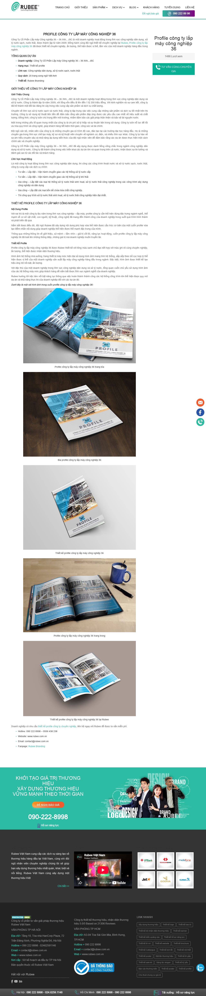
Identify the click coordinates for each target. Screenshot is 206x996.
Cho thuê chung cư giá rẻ (150, 975)
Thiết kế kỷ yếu (181, 962)
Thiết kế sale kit (145, 962)
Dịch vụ (117, 7)
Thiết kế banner (180, 931)
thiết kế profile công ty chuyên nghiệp (57, 726)
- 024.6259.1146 (52, 992)
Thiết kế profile (185, 969)
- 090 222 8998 (122, 992)
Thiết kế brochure (181, 943)
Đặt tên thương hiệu (164, 956)
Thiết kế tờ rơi (145, 943)
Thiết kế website (162, 943)
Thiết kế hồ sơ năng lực (174, 937)
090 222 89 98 (181, 13)
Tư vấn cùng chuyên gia (176, 69)
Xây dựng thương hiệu (148, 924)
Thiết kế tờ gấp (184, 956)
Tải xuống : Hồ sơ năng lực (178, 992)
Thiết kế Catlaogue (147, 950)
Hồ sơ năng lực (49, 825)
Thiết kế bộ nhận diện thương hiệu (154, 931)
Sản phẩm (99, 7)
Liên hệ (190, 7)
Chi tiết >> (63, 886)
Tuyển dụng (172, 7)
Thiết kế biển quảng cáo (149, 937)
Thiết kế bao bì (184, 924)
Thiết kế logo (168, 924)
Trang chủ (62, 7)
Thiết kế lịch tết (166, 950)
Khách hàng (151, 7)
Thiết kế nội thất (184, 950)
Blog (133, 7)
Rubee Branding (36, 746)
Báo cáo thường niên (148, 969)
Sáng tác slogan (163, 962)
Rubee (124, 43)
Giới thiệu (81, 7)
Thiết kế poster (145, 956)
